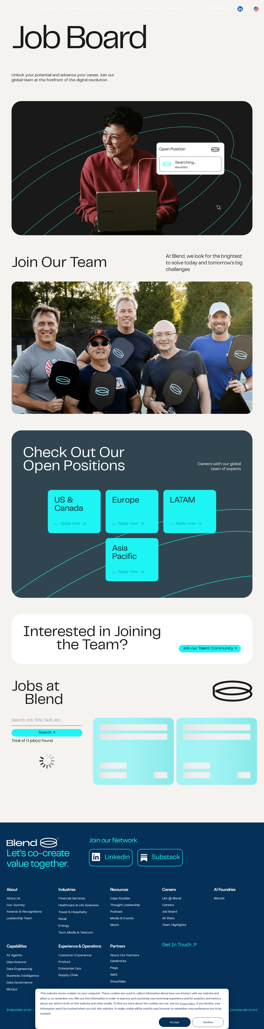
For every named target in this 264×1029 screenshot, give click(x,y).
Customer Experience (75, 955)
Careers (168, 905)
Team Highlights (174, 925)
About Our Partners (124, 955)
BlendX (219, 898)
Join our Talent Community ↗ (210, 648)
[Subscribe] (248, 9)
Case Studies (120, 898)
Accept (174, 1022)
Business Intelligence (23, 975)
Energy (63, 925)
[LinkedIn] (240, 8)
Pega (114, 968)
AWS (113, 974)
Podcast (116, 911)
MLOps (12, 989)
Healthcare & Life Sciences (78, 905)
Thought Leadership (125, 905)
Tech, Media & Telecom (75, 932)
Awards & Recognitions (24, 911)
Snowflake (118, 981)
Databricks (118, 961)
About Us (13, 898)
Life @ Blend (171, 898)
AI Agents (14, 955)
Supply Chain (68, 975)
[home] (19, 9)
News (114, 925)
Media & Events (122, 918)
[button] (50, 9)
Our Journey (16, 905)
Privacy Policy (187, 1003)
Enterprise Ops (69, 968)
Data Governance (19, 982)
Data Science (16, 962)
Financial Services (71, 898)
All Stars (168, 918)
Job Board (169, 911)
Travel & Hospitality (72, 912)
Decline (208, 1022)
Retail (62, 919)
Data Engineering (19, 969)
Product (64, 962)
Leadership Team (19, 918)
